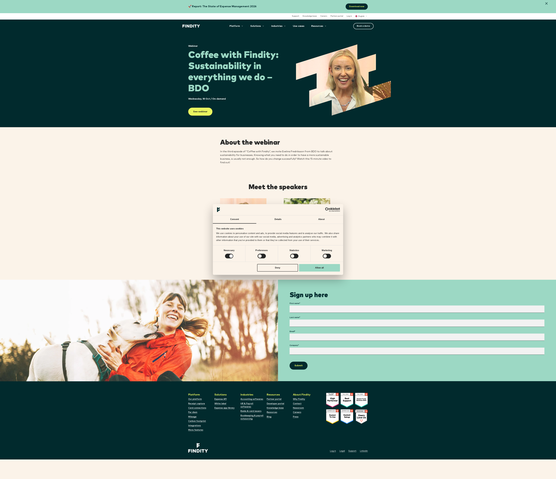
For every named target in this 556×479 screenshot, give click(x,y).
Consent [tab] (234, 219)
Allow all (319, 267)
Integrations (194, 426)
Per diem (192, 412)
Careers (323, 16)
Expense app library (224, 408)
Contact (297, 404)
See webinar (200, 111)
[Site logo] (191, 26)
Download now (356, 6)
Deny (277, 267)
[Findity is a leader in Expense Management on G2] (347, 407)
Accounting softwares (251, 399)
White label (220, 404)
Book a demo (363, 26)
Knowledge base (310, 16)
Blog (269, 417)
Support (295, 16)
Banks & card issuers (250, 411)
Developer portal (275, 404)
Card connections (197, 408)
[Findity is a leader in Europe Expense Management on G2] (332, 407)
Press (295, 417)
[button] (546, 4)
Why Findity (299, 399)
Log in (349, 16)
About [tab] (321, 219)
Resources (272, 412)
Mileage (192, 417)
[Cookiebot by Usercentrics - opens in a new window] (327, 210)
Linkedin (364, 451)
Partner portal (337, 16)
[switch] (262, 256)
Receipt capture (196, 404)
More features (195, 430)
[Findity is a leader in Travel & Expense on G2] (347, 423)
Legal (342, 451)
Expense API (220, 399)
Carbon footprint (197, 421)
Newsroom (298, 408)
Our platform (195, 399)
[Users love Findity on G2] (361, 423)
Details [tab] (278, 219)
